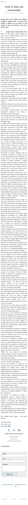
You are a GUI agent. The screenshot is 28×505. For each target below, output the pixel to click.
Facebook (9, 430)
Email (19, 430)
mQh (5, 1)
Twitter (14, 430)
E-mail (7, 459)
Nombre (4, 453)
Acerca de (4, 499)
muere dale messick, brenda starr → (20, 485)
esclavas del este (14, 438)
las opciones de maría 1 (14, 436)
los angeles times (6, 424)
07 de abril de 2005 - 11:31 (10, 13)
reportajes (21, 13)
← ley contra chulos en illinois (7, 484)
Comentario (5, 464)
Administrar (23, 499)
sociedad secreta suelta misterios (14, 441)
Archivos (14, 499)
